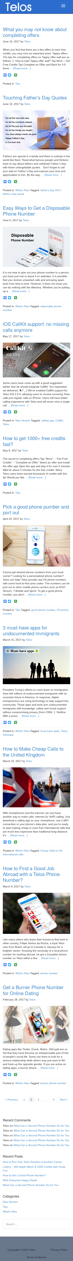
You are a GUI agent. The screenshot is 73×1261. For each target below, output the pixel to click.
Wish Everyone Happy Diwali (20, 1180)
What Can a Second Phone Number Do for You (41, 1125)
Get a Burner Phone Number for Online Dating (33, 989)
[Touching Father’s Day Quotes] (36, 132)
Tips (17, 83)
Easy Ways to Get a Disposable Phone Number (36, 210)
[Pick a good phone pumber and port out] (36, 547)
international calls (13, 854)
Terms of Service (36, 1257)
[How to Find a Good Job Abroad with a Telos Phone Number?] (36, 914)
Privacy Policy (59, 1249)
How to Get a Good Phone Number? (24, 1175)
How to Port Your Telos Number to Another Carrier (32, 1161)
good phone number (43, 609)
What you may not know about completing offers (35, 32)
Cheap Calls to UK (51, 850)
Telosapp (8, 734)
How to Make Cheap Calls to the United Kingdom (33, 751)
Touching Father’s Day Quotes (35, 97)
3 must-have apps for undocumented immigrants (31, 630)
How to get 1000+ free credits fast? (34, 440)
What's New (22, 190)
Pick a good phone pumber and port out (36, 509)
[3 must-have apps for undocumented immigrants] (36, 666)
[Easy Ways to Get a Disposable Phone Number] (36, 248)
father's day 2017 (50, 190)
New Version (22, 420)
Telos (6, 424)
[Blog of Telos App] (18, 7)
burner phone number (53, 1083)
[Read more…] (22, 68)
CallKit (59, 420)
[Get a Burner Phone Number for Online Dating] (36, 1026)
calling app (47, 420)
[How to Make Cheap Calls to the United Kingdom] (36, 789)
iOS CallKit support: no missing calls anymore (36, 326)
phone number (49, 973)
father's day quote (13, 193)
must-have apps (50, 731)
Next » (64, 1099)
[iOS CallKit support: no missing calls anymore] (36, 361)
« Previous (11, 1099)
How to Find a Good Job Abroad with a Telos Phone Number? (31, 874)
